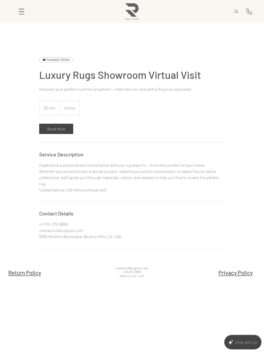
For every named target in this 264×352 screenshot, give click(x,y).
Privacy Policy (235, 272)
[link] (56, 129)
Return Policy (24, 272)
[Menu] (21, 11)
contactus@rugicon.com (131, 268)
